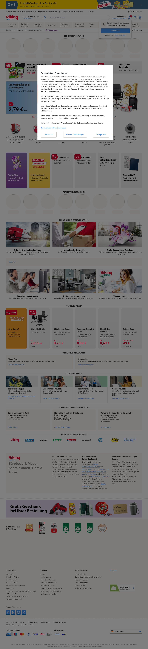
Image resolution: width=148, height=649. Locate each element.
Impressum (62, 128)
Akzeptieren (101, 135)
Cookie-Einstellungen (75, 135)
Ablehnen (49, 135)
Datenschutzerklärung (49, 128)
